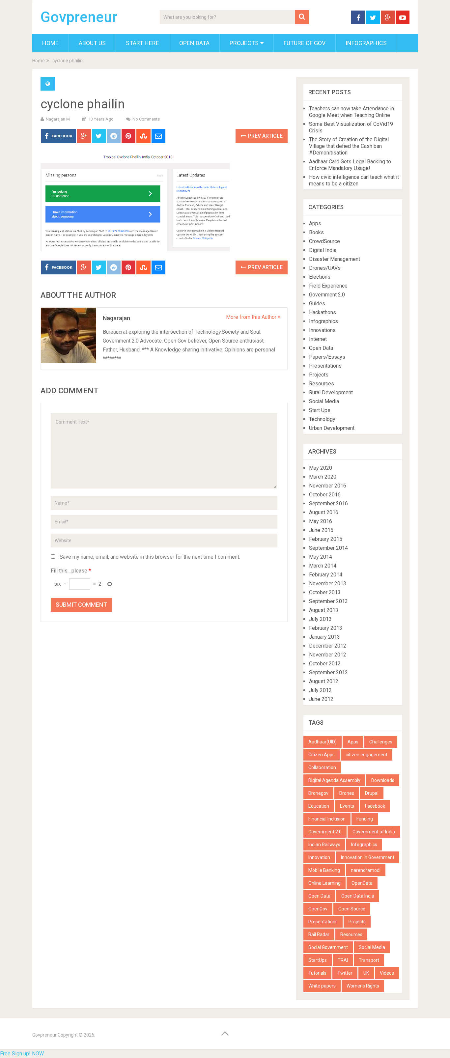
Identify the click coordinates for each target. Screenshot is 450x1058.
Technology (322, 419)
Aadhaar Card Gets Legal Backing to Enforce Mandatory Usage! (350, 164)
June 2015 (321, 530)
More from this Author (252, 317)
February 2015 (325, 539)
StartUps (317, 960)
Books (316, 232)
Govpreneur (79, 17)
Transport (369, 960)
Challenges (380, 741)
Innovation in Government (367, 857)
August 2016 (323, 512)
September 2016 (328, 503)
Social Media (324, 401)
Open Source (351, 908)
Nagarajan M (58, 119)
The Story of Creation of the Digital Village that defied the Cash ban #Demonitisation (349, 146)
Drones (346, 793)
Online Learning (324, 883)
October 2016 (325, 494)
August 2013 (323, 610)
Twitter (344, 973)
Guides (317, 303)
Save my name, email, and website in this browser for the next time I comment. (150, 557)
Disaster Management (334, 259)
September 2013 (328, 601)
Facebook (375, 806)
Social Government (328, 947)
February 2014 (325, 574)
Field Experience (328, 286)
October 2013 (325, 592)
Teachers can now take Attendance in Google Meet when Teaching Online (351, 111)
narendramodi (365, 870)
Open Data (194, 43)
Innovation (319, 857)
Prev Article (265, 136)
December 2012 (327, 646)
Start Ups (319, 410)
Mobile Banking (324, 870)
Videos (387, 973)
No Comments (146, 119)
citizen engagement (366, 754)
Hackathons (322, 312)
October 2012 (325, 663)
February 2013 (325, 628)
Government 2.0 (327, 295)
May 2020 (320, 468)
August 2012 (323, 681)
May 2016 (320, 521)
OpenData (362, 883)
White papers (322, 985)
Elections (319, 277)
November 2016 (327, 486)
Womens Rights (363, 985)
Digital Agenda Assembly (334, 780)
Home (50, 43)
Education (318, 806)
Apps (315, 223)
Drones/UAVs (325, 268)
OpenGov (317, 908)
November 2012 (327, 655)
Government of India (373, 831)
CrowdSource (324, 241)
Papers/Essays (327, 357)
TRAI (343, 960)
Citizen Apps (321, 754)
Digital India (322, 250)
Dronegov (318, 793)
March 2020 (322, 477)
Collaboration (322, 767)
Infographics (366, 43)
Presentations (325, 366)
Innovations (322, 330)
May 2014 (320, 557)
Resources (321, 383)
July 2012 (320, 690)
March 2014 (322, 566)
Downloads (382, 780)
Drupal (372, 793)
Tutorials (317, 973)
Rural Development (331, 392)
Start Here (142, 43)
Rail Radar (318, 934)
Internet (318, 339)
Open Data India (357, 896)
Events (347, 806)
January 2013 (324, 637)
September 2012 (328, 672)
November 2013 (327, 583)
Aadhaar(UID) (322, 741)
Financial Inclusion (327, 818)
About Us (92, 43)
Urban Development (331, 428)
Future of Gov (304, 43)
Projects (244, 43)
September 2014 (328, 548)
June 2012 (321, 699)
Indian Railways (324, 844)
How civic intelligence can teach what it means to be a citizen (354, 180)
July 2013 (320, 619)
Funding (364, 818)
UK (366, 973)
